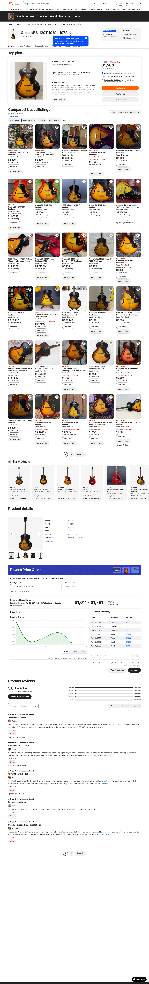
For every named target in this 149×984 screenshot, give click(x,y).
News (98, 9)
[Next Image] (39, 534)
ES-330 (85, 489)
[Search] (94, 3)
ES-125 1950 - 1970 (41, 489)
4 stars (71, 691)
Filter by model (15, 583)
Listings (11, 46)
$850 (128, 646)
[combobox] (33, 586)
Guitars (25, 9)
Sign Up (133, 3)
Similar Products (24, 46)
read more (100, 727)
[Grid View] (110, 112)
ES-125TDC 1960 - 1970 (67, 489)
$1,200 (128, 623)
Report (12, 734)
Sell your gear (108, 4)
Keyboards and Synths (53, 9)
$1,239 (128, 642)
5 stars (71, 687)
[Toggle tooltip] (24, 53)
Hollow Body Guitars (75, 538)
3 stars (71, 694)
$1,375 (128, 630)
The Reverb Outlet (15, 9)
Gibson (70, 520)
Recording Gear (68, 9)
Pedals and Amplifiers (37, 9)
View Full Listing (59, 99)
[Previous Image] (12, 534)
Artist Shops (116, 9)
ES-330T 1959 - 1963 (17, 489)
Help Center (136, 9)
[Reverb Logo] (14, 3)
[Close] (86, 38)
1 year (75, 651)
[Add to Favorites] (71, 33)
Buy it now (120, 88)
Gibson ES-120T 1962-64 (63, 62)
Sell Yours (134, 670)
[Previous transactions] (133, 655)
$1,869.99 (130, 638)
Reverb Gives (126, 9)
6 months (67, 651)
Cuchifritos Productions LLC (68, 72)
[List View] (114, 112)
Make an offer (120, 100)
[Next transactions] (137, 655)
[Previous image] (13, 81)
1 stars (71, 700)
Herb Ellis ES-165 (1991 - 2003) (115, 490)
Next (79, 454)
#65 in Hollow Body (27, 36)
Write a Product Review (20, 697)
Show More (49, 541)
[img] (85, 72)
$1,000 (128, 634)
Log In (139, 3)
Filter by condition (70, 583)
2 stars (71, 697)
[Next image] (44, 81)
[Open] (59, 587)
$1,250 (128, 626)
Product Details (41, 46)
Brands (93, 9)
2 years (83, 651)
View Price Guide (117, 670)
